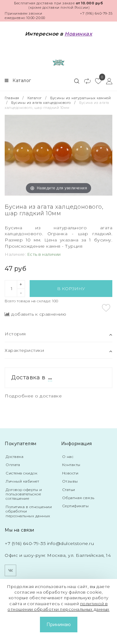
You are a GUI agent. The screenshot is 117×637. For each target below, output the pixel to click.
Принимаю (58, 624)
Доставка (14, 456)
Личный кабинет (22, 481)
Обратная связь (78, 497)
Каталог (34, 98)
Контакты (71, 464)
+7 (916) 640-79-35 (96, 13)
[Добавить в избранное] (106, 307)
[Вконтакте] (10, 570)
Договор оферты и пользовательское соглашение (24, 494)
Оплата (13, 464)
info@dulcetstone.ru (70, 543)
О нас (68, 456)
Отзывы (70, 481)
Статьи (68, 489)
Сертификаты (75, 505)
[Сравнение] (84, 81)
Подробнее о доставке (33, 396)
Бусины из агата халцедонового (41, 102)
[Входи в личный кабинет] (106, 81)
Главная (12, 98)
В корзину (71, 288)
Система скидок (21, 473)
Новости (70, 473)
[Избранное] (95, 81)
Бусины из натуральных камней (80, 98)
